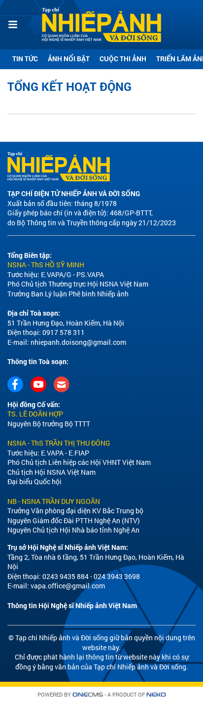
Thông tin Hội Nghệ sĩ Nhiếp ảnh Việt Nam (72, 605)
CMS (87, 695)
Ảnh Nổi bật (69, 58)
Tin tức (25, 58)
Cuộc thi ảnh (123, 58)
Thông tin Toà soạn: (37, 361)
